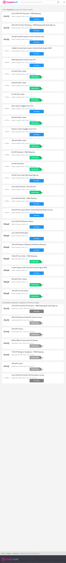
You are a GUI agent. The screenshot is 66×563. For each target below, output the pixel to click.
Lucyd (26, 224)
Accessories (16, 553)
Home (2, 553)
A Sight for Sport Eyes (30, 51)
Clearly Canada (28, 16)
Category (8, 553)
